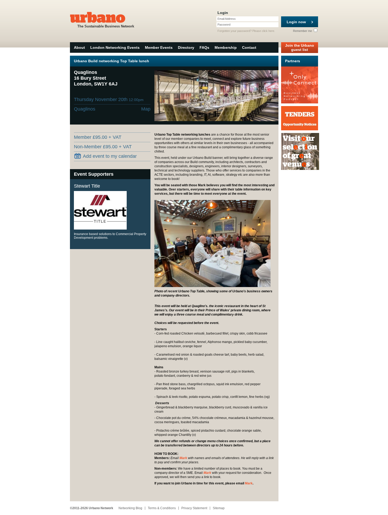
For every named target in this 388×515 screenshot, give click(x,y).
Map (145, 109)
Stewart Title (87, 186)
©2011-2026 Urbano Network (91, 508)
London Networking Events (115, 47)
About (79, 47)
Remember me (303, 30)
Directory (186, 47)
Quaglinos (84, 109)
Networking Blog (130, 508)
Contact (249, 47)
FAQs (204, 47)
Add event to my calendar (110, 156)
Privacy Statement (194, 508)
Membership (226, 47)
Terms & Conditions (162, 508)
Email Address (226, 18)
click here (268, 30)
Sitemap (219, 508)
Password (223, 24)
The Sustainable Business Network (105, 26)
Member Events (159, 47)
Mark (183, 458)
